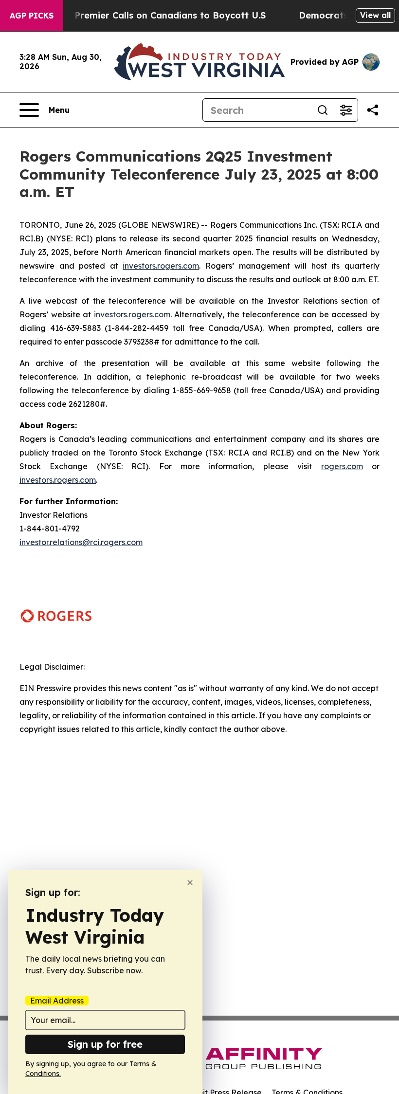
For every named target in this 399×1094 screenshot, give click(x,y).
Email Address (57, 1000)
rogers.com (342, 466)
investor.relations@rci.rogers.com (81, 542)
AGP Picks (32, 15)
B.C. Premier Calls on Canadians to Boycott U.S (160, 15)
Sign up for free (105, 1044)
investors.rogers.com (161, 266)
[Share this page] (373, 110)
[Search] (322, 110)
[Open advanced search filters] (346, 110)
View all (375, 15)
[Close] (190, 882)
